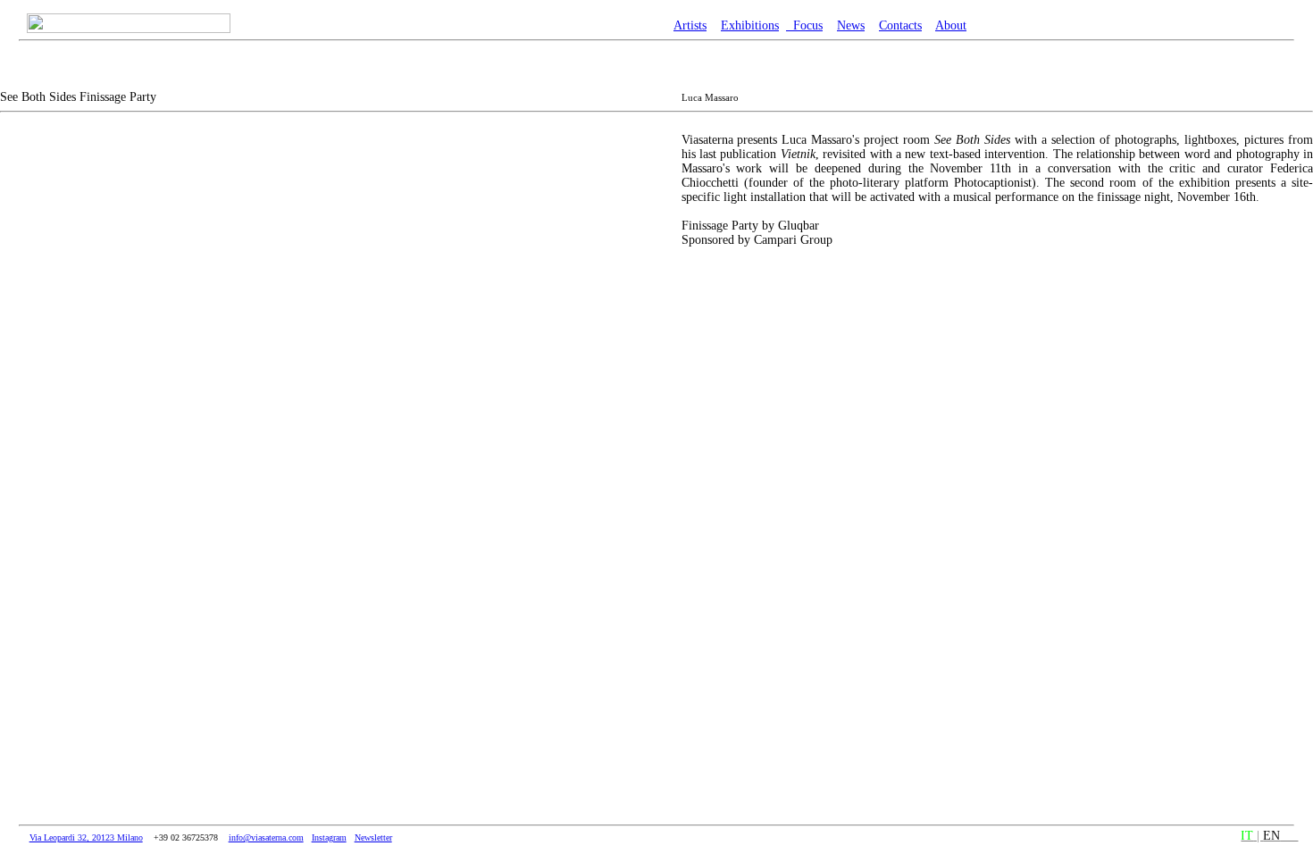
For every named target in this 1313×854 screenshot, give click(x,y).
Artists (690, 25)
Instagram (329, 837)
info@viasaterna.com (266, 837)
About (950, 25)
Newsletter (373, 837)
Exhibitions (750, 25)
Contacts (900, 25)
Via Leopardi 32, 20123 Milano (86, 837)
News (851, 25)
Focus (804, 25)
